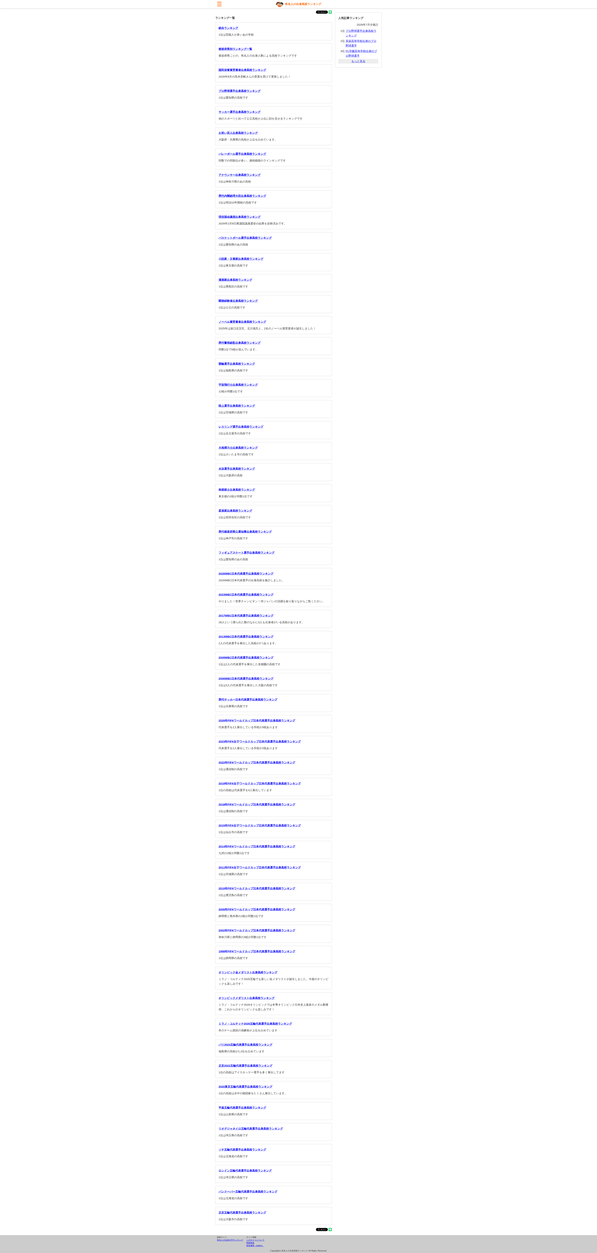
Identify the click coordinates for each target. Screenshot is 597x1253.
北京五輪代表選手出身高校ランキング (242, 1212)
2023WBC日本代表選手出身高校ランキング (246, 594)
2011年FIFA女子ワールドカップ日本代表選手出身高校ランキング (260, 867)
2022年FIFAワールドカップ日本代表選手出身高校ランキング (257, 762)
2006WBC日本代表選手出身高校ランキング (246, 678)
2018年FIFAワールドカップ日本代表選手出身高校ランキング (257, 804)
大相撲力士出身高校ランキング (238, 447)
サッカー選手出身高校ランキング (240, 111)
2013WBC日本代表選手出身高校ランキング (246, 636)
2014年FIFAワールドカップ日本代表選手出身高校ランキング (257, 846)
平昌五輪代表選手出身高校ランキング (242, 1107)
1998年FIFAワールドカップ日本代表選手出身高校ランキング (257, 951)
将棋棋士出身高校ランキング (237, 489)
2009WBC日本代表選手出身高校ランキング (246, 657)
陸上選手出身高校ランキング (237, 405)
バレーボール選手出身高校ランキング (242, 153)
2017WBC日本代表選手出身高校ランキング (246, 615)
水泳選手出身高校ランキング (237, 468)
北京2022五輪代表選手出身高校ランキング (245, 1065)
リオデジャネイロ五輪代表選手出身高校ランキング (251, 1128)
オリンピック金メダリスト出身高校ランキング (248, 972)
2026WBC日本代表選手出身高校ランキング (246, 573)
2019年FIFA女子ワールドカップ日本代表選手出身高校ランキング (260, 783)
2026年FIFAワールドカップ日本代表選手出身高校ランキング (257, 720)
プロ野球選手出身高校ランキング (240, 90)
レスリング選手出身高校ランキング (241, 426)
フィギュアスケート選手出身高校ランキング (247, 552)
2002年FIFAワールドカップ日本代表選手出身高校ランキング (257, 930)
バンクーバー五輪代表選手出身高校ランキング (248, 1191)
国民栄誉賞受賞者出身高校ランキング (242, 70)
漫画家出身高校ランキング (235, 279)
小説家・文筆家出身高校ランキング (241, 258)
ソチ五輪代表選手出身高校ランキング (242, 1149)
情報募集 (250, 1243)
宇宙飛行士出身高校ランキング (238, 384)
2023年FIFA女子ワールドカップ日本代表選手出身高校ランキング (260, 741)
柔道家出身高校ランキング (235, 510)
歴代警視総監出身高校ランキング (240, 342)
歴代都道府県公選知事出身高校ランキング (245, 531)
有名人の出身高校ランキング (303, 4)
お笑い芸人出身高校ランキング (238, 132)
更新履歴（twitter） (255, 1245)
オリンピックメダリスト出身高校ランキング (247, 998)
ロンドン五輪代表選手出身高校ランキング (245, 1170)
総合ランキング (228, 28)
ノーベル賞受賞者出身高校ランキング (242, 321)
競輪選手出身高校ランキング (237, 363)
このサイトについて (255, 1240)
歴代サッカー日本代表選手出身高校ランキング (248, 699)
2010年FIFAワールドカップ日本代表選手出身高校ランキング (257, 888)
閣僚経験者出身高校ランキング (238, 300)
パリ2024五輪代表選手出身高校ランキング (245, 1044)
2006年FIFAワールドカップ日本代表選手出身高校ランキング (257, 909)
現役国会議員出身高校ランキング (240, 216)
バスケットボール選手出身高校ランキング (245, 237)
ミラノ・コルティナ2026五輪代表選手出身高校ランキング (255, 1023)
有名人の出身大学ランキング (230, 1240)
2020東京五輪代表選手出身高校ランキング (245, 1086)
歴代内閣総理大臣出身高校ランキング (242, 195)
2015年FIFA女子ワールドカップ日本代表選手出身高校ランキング (260, 825)
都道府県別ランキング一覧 (235, 49)
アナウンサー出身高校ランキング (240, 174)
